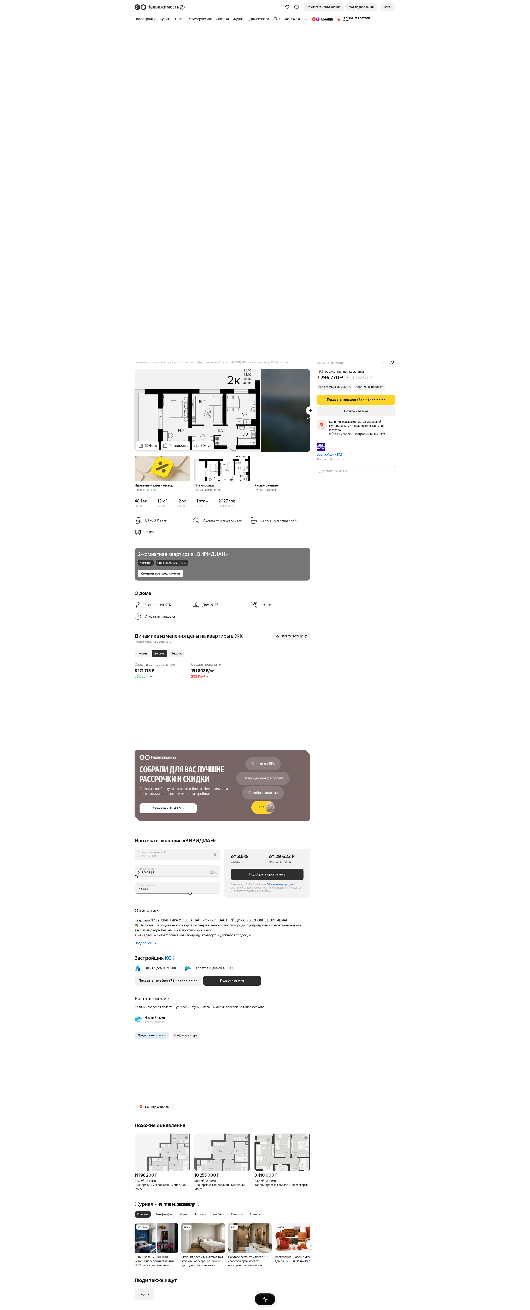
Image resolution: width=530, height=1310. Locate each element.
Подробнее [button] (143, 943)
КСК (170, 958)
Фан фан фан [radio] (163, 1214)
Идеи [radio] (183, 1214)
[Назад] (134, 468)
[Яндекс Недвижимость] (160, 7)
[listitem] (162, 532)
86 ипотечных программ (281, 884)
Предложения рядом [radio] (152, 1035)
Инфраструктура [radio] (185, 1035)
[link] (388, 7)
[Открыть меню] (382, 362)
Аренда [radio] (255, 1214)
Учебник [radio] (218, 1214)
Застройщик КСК (330, 454)
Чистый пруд (155, 1017)
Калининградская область (154, 1007)
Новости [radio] (237, 1214)
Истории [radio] (200, 1214)
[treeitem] (146, 19)
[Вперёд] (310, 410)
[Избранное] (287, 7)
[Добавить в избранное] (391, 362)
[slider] (177, 876)
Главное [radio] (142, 1214)
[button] (296, 7)
